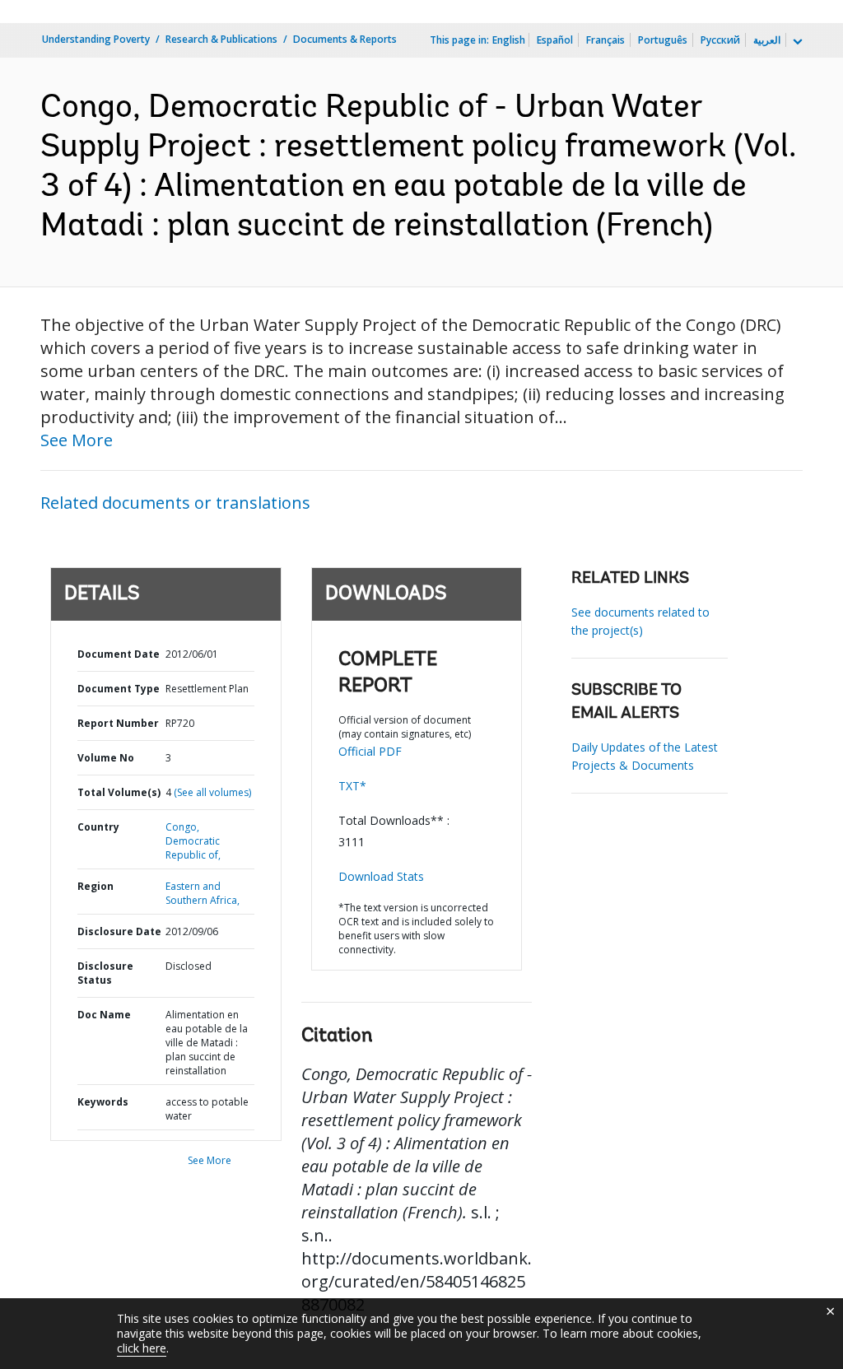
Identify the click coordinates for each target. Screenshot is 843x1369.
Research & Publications (221, 39)
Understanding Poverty (96, 39)
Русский (720, 40)
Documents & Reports (345, 39)
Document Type (118, 689)
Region (95, 886)
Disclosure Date (119, 931)
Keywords (102, 1102)
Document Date (118, 654)
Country (98, 827)
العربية (766, 40)
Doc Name (104, 1015)
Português (662, 40)
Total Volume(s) (119, 792)
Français (605, 40)
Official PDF (370, 751)
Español (555, 40)
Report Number (118, 723)
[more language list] (796, 42)
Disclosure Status (105, 973)
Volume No (105, 758)
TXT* (352, 786)
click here (141, 1348)
